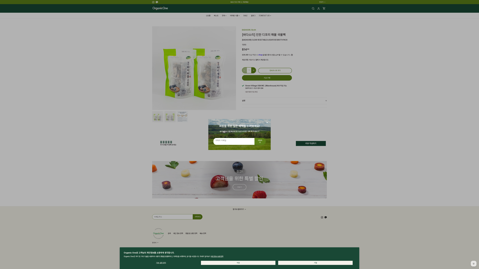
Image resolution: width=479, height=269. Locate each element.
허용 (238, 263)
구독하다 (260, 141)
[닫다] (267, 122)
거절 (315, 263)
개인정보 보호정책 (217, 256)
